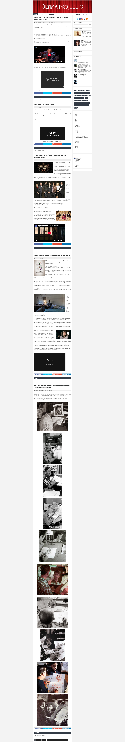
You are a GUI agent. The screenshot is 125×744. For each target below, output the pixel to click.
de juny (76, 130)
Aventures (88, 90)
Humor (52, 22)
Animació (44, 390)
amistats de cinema (84, 100)
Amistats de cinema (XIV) (45, 14)
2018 (75, 119)
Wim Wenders (44, 107)
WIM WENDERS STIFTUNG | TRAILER (48, 141)
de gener (76, 142)
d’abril (76, 132)
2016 (75, 121)
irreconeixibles (76, 105)
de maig (76, 131)
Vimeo (60, 141)
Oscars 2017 (89, 95)
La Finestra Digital (77, 159)
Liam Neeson (56, 22)
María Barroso (52, 258)
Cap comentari (61, 22)
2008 (75, 151)
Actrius (79, 90)
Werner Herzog (76, 100)
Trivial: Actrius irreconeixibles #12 (83, 74)
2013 (75, 145)
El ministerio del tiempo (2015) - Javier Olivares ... (82, 137)
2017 (75, 120)
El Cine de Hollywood (78, 158)
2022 (75, 114)
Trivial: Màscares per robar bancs (83, 80)
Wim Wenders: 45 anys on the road (44, 104)
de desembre (77, 124)
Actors (43, 22)
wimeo (57, 141)
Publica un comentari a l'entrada (40, 99)
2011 (75, 147)
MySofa (76, 166)
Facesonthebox (77, 165)
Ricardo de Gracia (58, 258)
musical (86, 105)
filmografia (81, 102)
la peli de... (82, 105)
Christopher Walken (48, 22)
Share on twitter (47, 143)
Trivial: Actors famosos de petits (82, 69)
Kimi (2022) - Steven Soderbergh (83, 64)
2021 (75, 115)
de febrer (76, 141)
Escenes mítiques (82, 95)
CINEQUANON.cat (77, 161)
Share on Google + (57, 143)
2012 (75, 146)
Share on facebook (38, 143)
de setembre (77, 126)
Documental (48, 258)
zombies (75, 107)
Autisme (44, 258)
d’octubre (76, 125)
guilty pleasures (86, 102)
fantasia (75, 102)
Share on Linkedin (66, 143)
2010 (75, 148)
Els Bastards (77, 160)
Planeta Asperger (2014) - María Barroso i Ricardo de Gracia (52, 255)
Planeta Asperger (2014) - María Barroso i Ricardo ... (82, 138)
